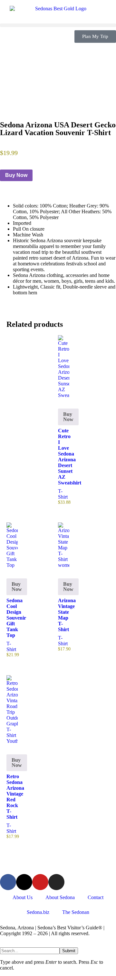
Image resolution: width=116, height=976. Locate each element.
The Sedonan (75, 912)
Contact (95, 897)
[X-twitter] (24, 882)
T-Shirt (63, 494)
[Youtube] (40, 882)
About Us (23, 897)
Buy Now (16, 175)
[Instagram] (56, 882)
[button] (58, 25)
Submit (68, 950)
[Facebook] (8, 882)
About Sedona (60, 897)
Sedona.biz (38, 912)
